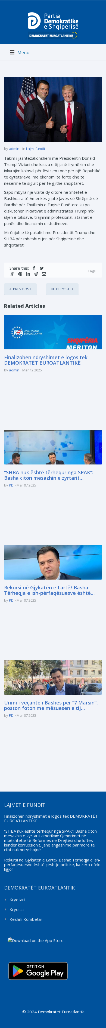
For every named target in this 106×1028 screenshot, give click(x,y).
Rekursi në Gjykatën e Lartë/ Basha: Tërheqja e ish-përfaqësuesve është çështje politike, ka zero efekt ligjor (47, 590)
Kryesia (17, 909)
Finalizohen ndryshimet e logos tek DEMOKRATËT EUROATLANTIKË (46, 360)
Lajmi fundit (35, 148)
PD (11, 485)
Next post (60, 289)
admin (14, 148)
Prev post (22, 289)
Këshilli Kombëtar (26, 919)
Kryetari (17, 899)
